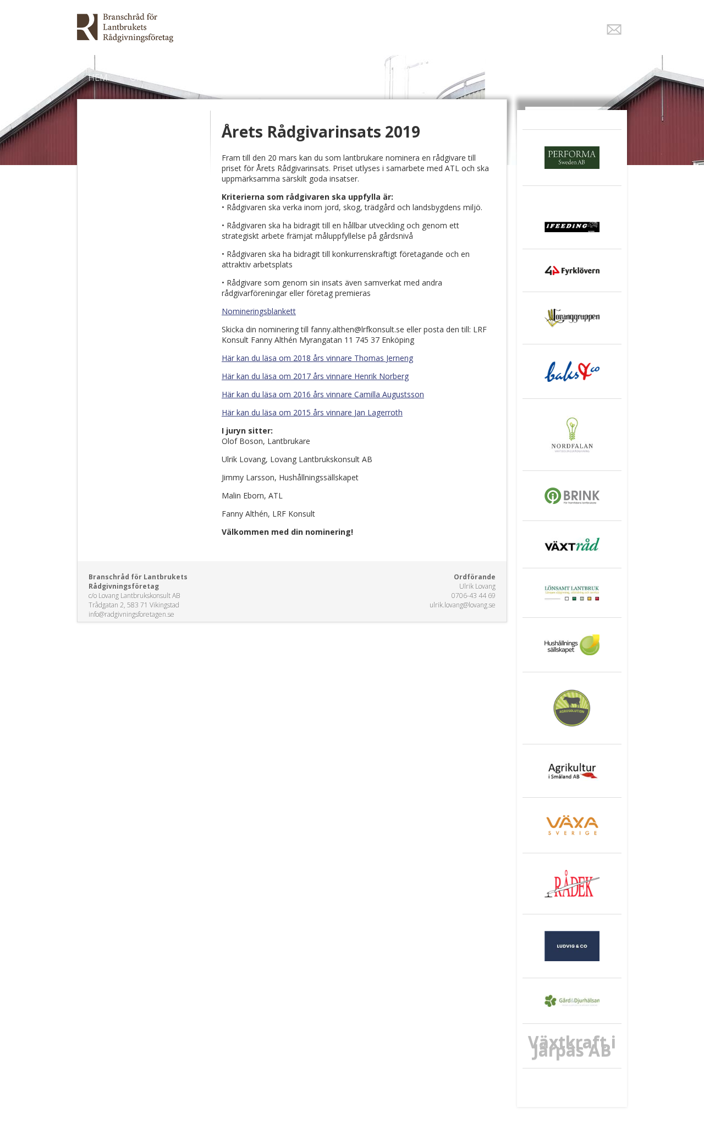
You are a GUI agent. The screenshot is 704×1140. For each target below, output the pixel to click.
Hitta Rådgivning (304, 78)
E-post (614, 29)
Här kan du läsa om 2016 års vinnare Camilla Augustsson (323, 394)
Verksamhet (213, 78)
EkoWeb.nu (273, 27)
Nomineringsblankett (259, 311)
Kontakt (388, 78)
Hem (98, 78)
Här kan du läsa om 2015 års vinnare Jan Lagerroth (312, 412)
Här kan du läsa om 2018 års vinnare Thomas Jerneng (317, 358)
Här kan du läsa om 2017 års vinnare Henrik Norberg (315, 376)
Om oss (146, 78)
